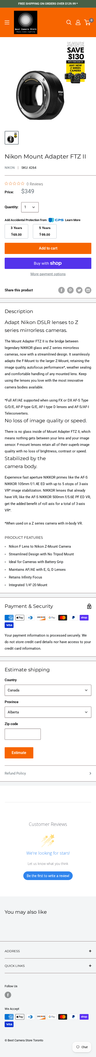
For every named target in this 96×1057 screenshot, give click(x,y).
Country (11, 680)
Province (11, 702)
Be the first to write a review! (48, 876)
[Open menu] (7, 22)
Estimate (19, 752)
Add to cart (48, 248)
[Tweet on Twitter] (79, 290)
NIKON (10, 167)
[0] (87, 22)
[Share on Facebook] (61, 290)
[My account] (78, 22)
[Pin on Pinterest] (70, 290)
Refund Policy (15, 773)
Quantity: (11, 207)
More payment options (48, 274)
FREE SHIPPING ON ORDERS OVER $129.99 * (48, 3)
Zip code (11, 724)
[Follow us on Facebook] (8, 995)
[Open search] (69, 22)
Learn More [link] (72, 220)
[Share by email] (88, 290)
